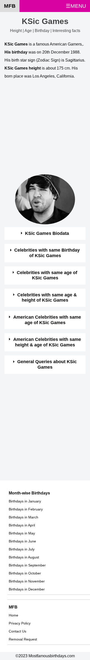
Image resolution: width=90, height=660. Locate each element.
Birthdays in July (21, 549)
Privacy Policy (19, 623)
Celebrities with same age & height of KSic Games (47, 297)
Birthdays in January (25, 501)
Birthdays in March (23, 517)
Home (13, 615)
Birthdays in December (27, 589)
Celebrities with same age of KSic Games (47, 275)
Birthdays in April (22, 525)
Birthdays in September (27, 565)
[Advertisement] (45, 129)
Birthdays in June (22, 541)
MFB (10, 6)
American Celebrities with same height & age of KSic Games (47, 342)
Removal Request (23, 639)
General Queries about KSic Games (47, 364)
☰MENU (76, 6)
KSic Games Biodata (47, 233)
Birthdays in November (27, 581)
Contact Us (17, 631)
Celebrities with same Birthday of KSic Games (47, 253)
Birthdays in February (26, 509)
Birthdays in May (22, 533)
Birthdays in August (24, 557)
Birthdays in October (25, 573)
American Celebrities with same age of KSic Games (47, 320)
